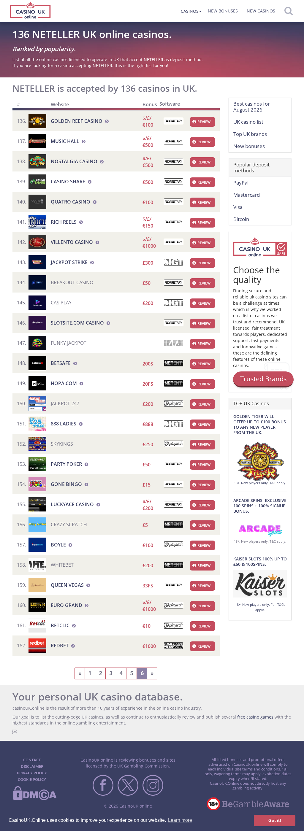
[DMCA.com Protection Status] (34, 799)
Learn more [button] (180, 820)
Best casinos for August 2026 (251, 106)
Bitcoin (241, 219)
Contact (32, 759)
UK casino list (248, 121)
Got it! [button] (274, 820)
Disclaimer (32, 766)
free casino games (255, 717)
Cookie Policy (32, 779)
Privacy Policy (32, 773)
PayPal (240, 182)
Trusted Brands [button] (263, 378)
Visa (238, 207)
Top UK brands (250, 134)
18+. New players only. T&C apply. (260, 483)
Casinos (190, 11)
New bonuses (223, 11)
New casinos (261, 11)
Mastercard (246, 194)
